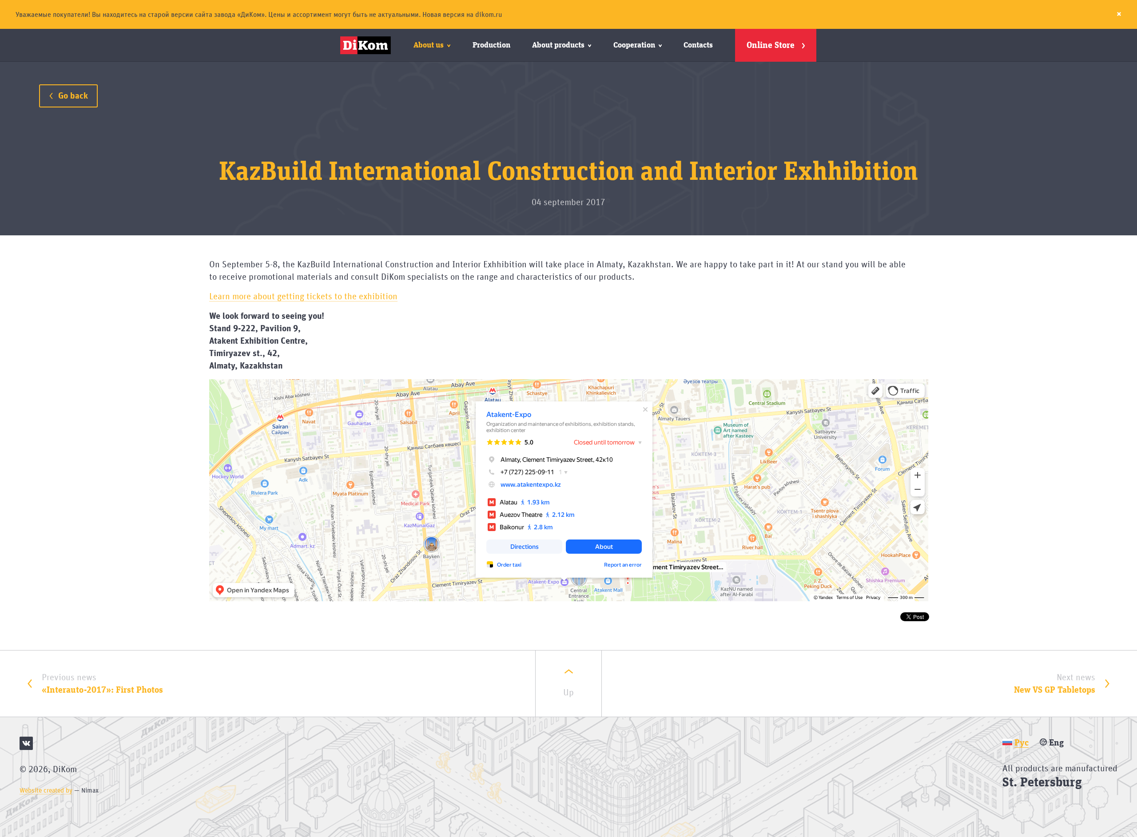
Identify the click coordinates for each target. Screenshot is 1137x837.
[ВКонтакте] (26, 743)
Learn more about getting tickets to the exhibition (303, 296)
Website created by (46, 790)
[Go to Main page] (367, 45)
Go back (72, 95)
